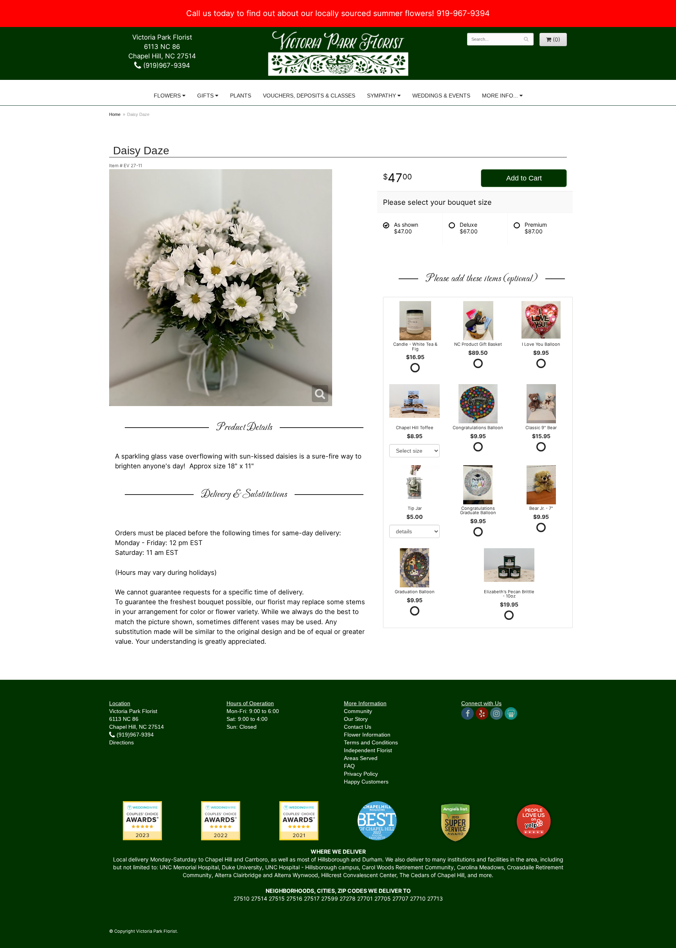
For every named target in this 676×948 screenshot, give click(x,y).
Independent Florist (368, 750)
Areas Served (361, 758)
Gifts (205, 95)
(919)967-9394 (165, 65)
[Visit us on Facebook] (467, 713)
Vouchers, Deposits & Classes (309, 95)
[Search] (526, 39)
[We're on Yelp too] (482, 713)
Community (358, 711)
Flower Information (367, 734)
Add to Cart (524, 178)
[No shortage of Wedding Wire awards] (220, 820)
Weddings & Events (441, 95)
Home (114, 114)
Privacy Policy (361, 774)
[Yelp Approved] (533, 820)
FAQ (349, 766)
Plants (240, 95)
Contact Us (357, 727)
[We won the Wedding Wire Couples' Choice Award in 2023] (142, 820)
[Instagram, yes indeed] (496, 713)
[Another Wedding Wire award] (298, 820)
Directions (121, 742)
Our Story (356, 719)
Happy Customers (366, 781)
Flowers (167, 95)
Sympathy (381, 95)
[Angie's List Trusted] (455, 822)
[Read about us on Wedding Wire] (511, 713)
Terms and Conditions (371, 742)
